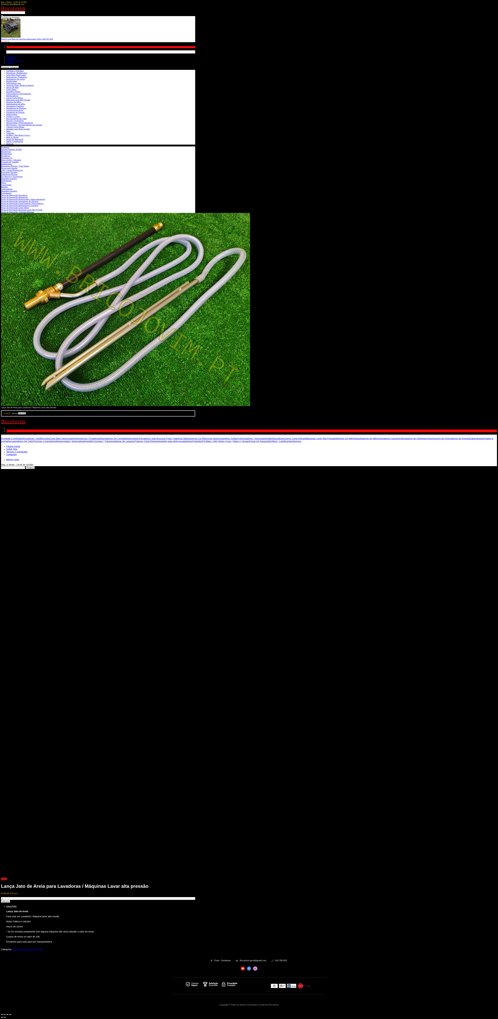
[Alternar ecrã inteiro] (7, 1014)
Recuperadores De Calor (16, 119)
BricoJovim (13, 8)
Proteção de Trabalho (10, 162)
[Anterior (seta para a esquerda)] (2, 1017)
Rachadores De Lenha (15, 79)
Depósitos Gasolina (9, 179)
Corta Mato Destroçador (16, 75)
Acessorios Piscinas (9, 172)
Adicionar (5, 901)
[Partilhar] (5, 1014)
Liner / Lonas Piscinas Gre (12, 170)
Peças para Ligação (9, 168)
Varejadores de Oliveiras (16, 108)
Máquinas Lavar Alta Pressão (18, 100)
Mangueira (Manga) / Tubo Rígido (15, 166)
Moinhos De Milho (13, 102)
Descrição (11, 906)
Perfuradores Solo (13, 83)
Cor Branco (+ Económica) (12, 177)
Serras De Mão (12, 87)
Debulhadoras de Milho (15, 104)
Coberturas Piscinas (9, 174)
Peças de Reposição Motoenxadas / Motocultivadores (23, 199)
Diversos (9, 144)
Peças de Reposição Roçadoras (14, 195)
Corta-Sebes (11, 90)
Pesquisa (30, 468)
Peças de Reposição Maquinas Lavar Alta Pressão (21, 210)
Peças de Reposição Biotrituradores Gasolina (19, 206)
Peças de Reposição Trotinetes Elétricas (17, 212)
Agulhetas (5, 147)
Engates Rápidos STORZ (11, 150)
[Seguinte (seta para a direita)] (5, 1017)
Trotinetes (10, 133)
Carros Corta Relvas (14, 98)
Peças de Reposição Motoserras (14, 197)
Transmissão (6, 185)
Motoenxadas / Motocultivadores (19, 123)
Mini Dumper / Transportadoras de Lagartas (24, 125)
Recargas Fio (6, 158)
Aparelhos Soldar (13, 92)
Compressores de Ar (14, 110)
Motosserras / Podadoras (16, 77)
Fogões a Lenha (13, 117)
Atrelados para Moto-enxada (18, 129)
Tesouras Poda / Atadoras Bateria (20, 85)
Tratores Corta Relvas (15, 127)
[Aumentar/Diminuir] (10, 1014)
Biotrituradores (12, 96)
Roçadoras (5, 156)
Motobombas (6, 154)
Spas (8, 131)
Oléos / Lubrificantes (14, 141)
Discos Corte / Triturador (11, 160)
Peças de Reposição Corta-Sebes (15, 208)
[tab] (100, 924)
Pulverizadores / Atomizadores (18, 94)
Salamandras (11, 114)
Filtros (3, 183)
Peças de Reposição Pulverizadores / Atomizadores (22, 204)
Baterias (4, 187)
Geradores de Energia (15, 112)
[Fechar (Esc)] (2, 1014)
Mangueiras (6, 152)
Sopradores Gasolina (15, 106)
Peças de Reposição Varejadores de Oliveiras (20, 201)
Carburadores (6, 189)
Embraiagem (6, 181)
